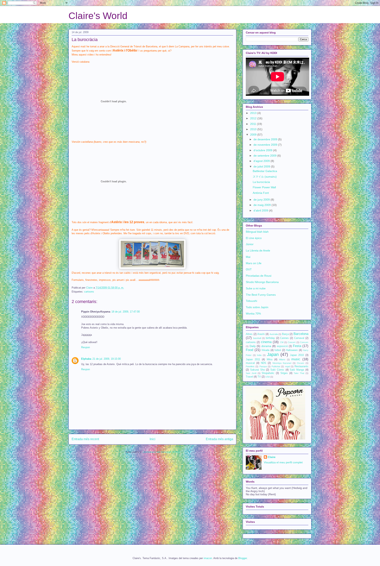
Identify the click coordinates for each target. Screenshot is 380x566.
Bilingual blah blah (257, 231)
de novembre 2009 (266, 144)
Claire (272, 457)
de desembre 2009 (266, 139)
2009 (253, 134)
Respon (85, 347)
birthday (270, 338)
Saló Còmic (277, 369)
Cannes (284, 338)
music (295, 359)
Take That (299, 373)
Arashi (261, 334)
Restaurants (301, 366)
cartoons (89, 291)
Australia (274, 334)
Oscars (300, 363)
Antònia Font (261, 192)
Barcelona (301, 334)
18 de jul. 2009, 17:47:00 (125, 311)
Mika (269, 359)
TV (259, 376)
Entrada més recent (85, 439)
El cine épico (254, 238)
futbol (278, 350)
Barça (285, 334)
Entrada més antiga (219, 439)
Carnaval (299, 338)
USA (267, 377)
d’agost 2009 (262, 161)
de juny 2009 (262, 199)
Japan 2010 (297, 355)
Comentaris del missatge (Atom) (161, 451)
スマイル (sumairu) (265, 176)
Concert (291, 342)
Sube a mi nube (256, 288)
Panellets (250, 366)
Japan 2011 (253, 359)
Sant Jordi (251, 373)
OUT (249, 269)
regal (287, 366)
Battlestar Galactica (265, 171)
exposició (282, 346)
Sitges (284, 373)
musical (250, 363)
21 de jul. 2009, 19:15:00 (106, 358)
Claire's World (97, 16)
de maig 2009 (263, 205)
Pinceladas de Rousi (258, 275)
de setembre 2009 (265, 155)
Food (249, 350)
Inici (152, 439)
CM (281, 342)
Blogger (242, 558)
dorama (266, 346)
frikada (265, 350)
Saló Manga (297, 369)
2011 (253, 123)
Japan (273, 354)
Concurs (304, 342)
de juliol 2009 (262, 166)
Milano (282, 359)
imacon (208, 558)
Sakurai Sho (257, 369)
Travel (249, 376)
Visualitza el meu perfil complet (283, 462)
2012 (253, 118)
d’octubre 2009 (263, 150)
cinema (266, 342)
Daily (253, 346)
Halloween (292, 350)
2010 (253, 129)
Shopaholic (268, 373)
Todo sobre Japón (257, 307)
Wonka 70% (253, 313)
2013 (253, 113)
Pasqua (263, 366)
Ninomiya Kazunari (282, 363)
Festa (297, 346)
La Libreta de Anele (258, 250)
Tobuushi (251, 300)
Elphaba (86, 358)
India (259, 355)
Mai (248, 256)
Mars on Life (253, 263)
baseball (257, 338)
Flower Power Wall (264, 187)
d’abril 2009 (261, 210)
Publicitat (276, 366)
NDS (263, 363)
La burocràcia (261, 182)
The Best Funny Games (261, 294)
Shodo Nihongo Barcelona (262, 282)
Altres (249, 334)
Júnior (250, 244)
